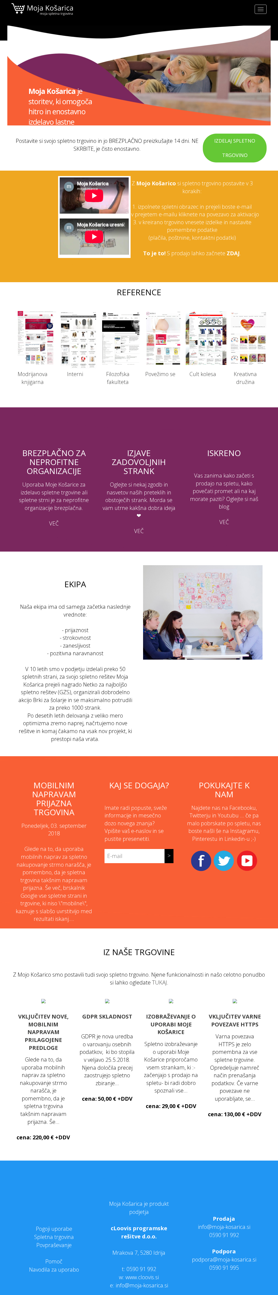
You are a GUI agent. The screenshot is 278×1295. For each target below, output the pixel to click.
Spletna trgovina (54, 1237)
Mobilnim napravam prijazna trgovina (54, 799)
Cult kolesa (202, 374)
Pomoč (53, 1261)
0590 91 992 (141, 1269)
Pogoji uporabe (54, 1228)
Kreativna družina (245, 378)
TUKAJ (159, 982)
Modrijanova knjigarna (33, 378)
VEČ (54, 523)
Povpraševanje (54, 1245)
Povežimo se (160, 374)
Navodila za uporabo (54, 1269)
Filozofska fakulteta (117, 378)
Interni (75, 374)
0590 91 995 (224, 1267)
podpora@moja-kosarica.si (224, 1259)
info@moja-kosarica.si (224, 1227)
